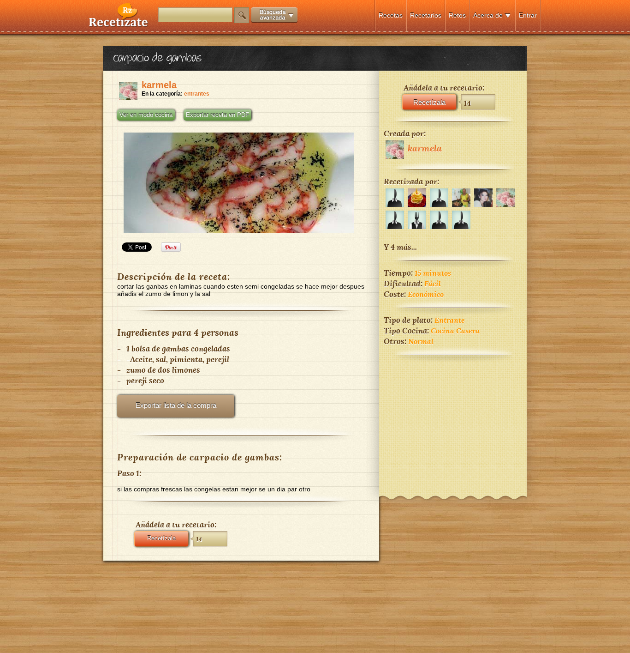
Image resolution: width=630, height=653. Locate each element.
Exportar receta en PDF (217, 115)
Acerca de (488, 15)
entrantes (196, 94)
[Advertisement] (453, 419)
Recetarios (425, 15)
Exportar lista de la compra (176, 405)
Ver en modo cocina (145, 115)
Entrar (528, 15)
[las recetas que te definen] (119, 25)
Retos (457, 15)
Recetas (391, 15)
